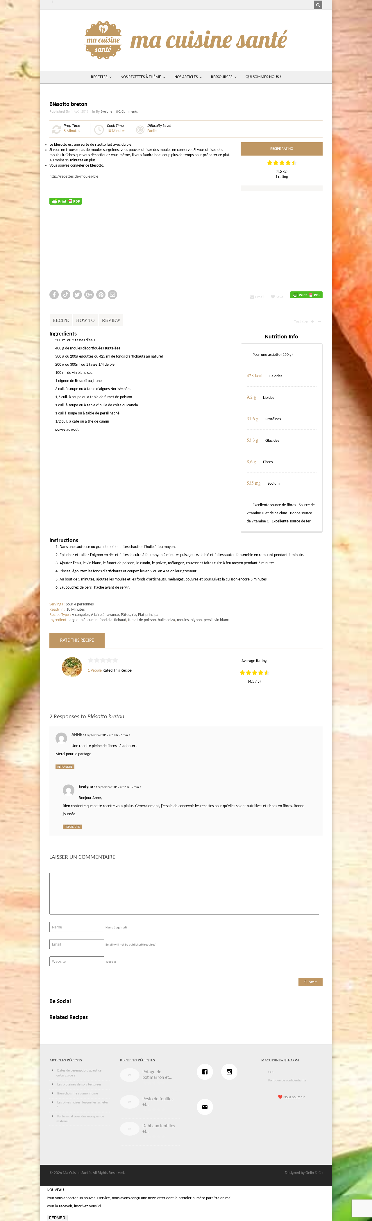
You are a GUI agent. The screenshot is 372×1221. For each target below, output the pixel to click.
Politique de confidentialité (287, 1080)
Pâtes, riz (128, 615)
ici (99, 1206)
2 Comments (128, 111)
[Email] (206, 1107)
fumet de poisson (142, 620)
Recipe (61, 320)
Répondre (65, 766)
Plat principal (148, 615)
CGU (271, 1072)
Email (259, 297)
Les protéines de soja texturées (79, 1084)
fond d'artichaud (112, 620)
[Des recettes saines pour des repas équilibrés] (186, 56)
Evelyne (106, 111)
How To (85, 320)
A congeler (80, 615)
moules (183, 620)
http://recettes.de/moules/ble (73, 176)
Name (116, 927)
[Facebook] (206, 1072)
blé (83, 620)
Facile (152, 131)
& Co (319, 1173)
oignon (196, 620)
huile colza (166, 620)
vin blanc (221, 620)
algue (73, 620)
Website (110, 962)
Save (279, 297)
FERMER (57, 1218)
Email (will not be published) (130, 944)
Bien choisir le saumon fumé (77, 1093)
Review (111, 320)
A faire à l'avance (105, 615)
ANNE (76, 735)
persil (208, 620)
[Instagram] (230, 1072)
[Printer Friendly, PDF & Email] (65, 201)
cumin (92, 620)
